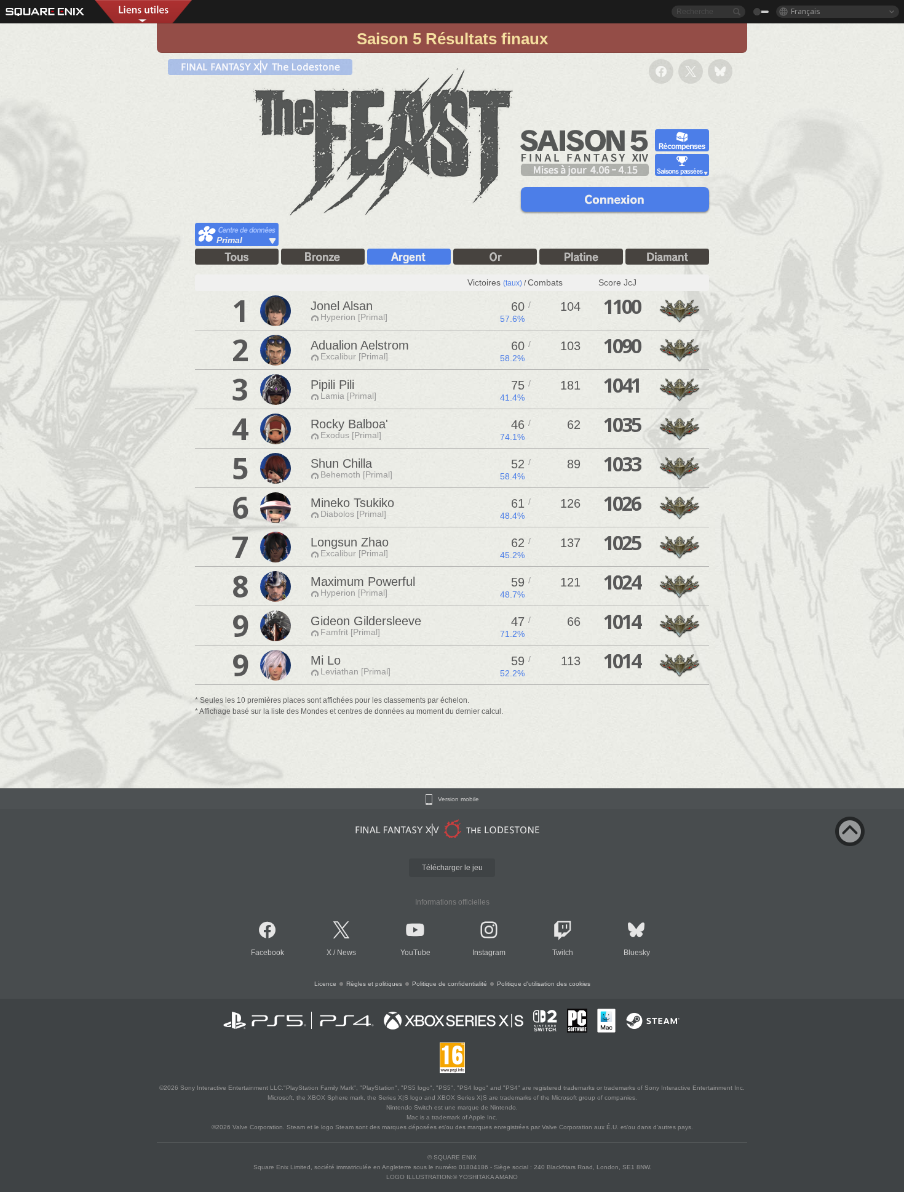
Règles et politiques (374, 983)
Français (805, 11)
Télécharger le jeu (452, 867)
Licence (325, 983)
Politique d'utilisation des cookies (543, 983)
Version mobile (458, 799)
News (346, 952)
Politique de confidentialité (449, 983)
